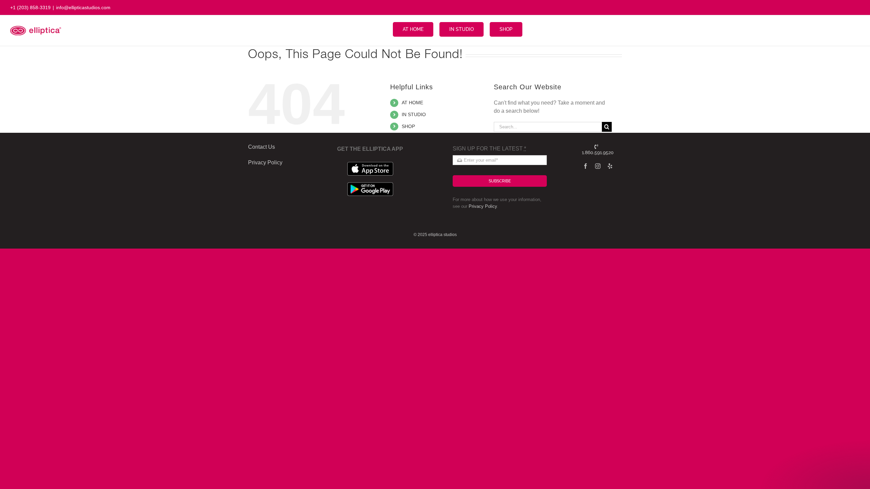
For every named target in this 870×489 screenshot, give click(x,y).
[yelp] (610, 166)
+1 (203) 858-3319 (30, 7)
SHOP (408, 126)
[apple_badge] (370, 164)
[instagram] (598, 166)
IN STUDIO (414, 114)
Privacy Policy (483, 206)
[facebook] (585, 166)
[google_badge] (370, 185)
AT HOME (412, 102)
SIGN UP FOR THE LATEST (489, 148)
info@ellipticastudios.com (83, 7)
